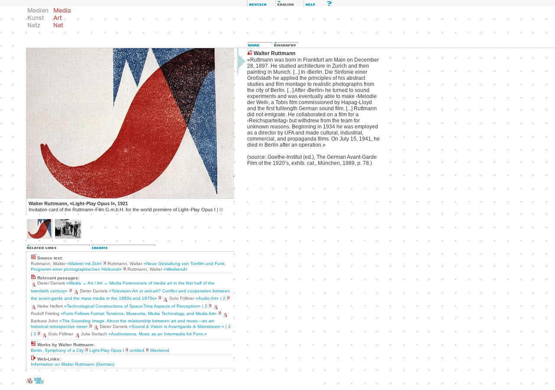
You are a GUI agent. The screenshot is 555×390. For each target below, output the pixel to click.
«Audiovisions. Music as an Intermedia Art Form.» (157, 333)
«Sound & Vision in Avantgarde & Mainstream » (176, 326)
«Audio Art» (207, 298)
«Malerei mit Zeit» (84, 263)
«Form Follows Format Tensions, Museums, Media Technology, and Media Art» (139, 313)
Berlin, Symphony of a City (57, 350)
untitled (137, 350)
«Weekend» (175, 269)
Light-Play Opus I (106, 350)
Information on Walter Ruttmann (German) (72, 364)
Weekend (159, 350)
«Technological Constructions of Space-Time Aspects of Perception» (132, 306)
